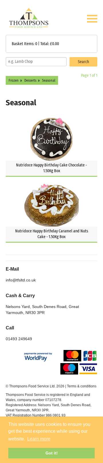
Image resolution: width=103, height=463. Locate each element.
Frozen (14, 80)
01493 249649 (19, 339)
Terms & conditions (81, 386)
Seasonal (48, 80)
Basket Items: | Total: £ (35, 43)
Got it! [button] (51, 453)
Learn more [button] (38, 438)
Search (83, 61)
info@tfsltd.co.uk (21, 280)
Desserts (30, 80)
